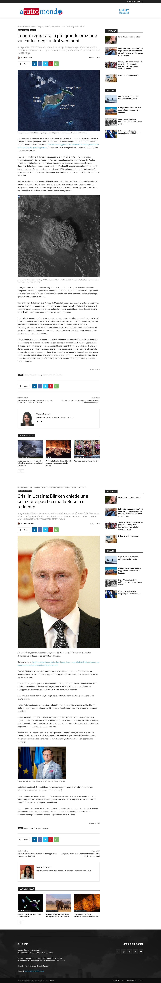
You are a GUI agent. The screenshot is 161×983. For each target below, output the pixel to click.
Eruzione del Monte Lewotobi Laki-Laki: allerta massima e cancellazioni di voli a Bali (30, 463)
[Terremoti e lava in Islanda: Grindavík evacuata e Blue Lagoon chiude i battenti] (59, 449)
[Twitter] (45, 63)
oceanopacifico (50, 375)
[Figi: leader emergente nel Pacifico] (87, 449)
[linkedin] (41, 421)
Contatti (140, 981)
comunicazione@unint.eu (34, 971)
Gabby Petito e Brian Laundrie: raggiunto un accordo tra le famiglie (129, 110)
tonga (41, 375)
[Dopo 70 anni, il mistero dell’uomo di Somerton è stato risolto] (111, 122)
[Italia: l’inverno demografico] (111, 40)
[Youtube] (129, 951)
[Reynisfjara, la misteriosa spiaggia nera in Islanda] (111, 99)
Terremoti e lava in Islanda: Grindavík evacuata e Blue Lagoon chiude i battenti (58, 463)
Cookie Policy (131, 981)
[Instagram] (123, 951)
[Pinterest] (50, 63)
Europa (48, 457)
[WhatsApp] (56, 63)
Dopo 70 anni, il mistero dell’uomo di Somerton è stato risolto (130, 121)
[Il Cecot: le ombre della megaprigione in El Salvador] (111, 134)
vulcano (59, 375)
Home (20, 27)
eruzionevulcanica (30, 375)
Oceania (32, 30)
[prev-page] (19, 470)
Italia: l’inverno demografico (129, 37)
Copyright (115, 981)
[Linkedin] (34, 63)
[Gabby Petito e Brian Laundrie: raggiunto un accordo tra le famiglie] (111, 111)
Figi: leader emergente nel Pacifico (86, 461)
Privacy (123, 981)
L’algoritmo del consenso (128, 75)
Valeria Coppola (28, 57)
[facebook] (37, 421)
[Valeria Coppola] (19, 57)
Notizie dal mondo (29, 27)
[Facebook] (40, 63)
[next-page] (22, 470)
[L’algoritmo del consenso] (111, 78)
